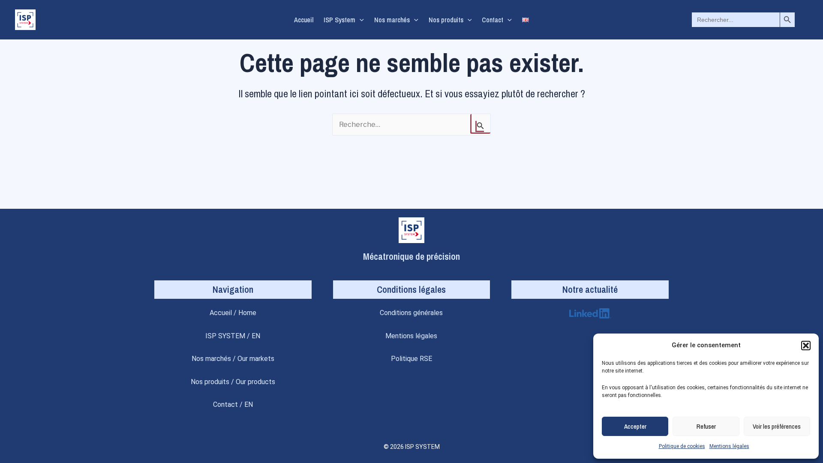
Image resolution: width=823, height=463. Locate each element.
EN (256, 336)
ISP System (339, 19)
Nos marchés (392, 19)
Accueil (303, 19)
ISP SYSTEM (225, 336)
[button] (806, 345)
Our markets (255, 359)
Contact (492, 19)
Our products (255, 382)
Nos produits (446, 19)
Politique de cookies (682, 446)
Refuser (706, 426)
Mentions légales (729, 446)
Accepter (635, 426)
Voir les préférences (777, 426)
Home (247, 313)
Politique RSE (411, 359)
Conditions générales (411, 313)
